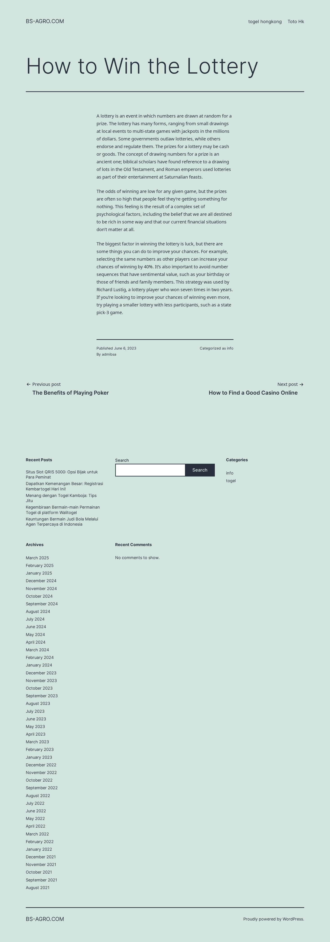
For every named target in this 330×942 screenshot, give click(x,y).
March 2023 (37, 741)
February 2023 (40, 749)
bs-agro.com (45, 21)
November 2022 (41, 772)
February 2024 (40, 657)
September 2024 (42, 603)
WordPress (293, 919)
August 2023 (38, 703)
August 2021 (37, 887)
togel (231, 480)
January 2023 (39, 757)
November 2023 (41, 680)
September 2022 (42, 787)
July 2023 (35, 711)
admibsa (109, 354)
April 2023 (35, 734)
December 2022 (41, 765)
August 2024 (38, 611)
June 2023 (36, 719)
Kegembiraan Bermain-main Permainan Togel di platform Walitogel (63, 510)
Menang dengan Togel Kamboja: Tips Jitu (61, 498)
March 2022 (37, 834)
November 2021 (41, 864)
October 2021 (39, 872)
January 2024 (39, 665)
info (230, 348)
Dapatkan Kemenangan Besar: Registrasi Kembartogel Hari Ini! (64, 486)
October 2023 (39, 688)
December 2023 (41, 673)
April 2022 (35, 826)
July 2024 (35, 619)
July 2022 (35, 803)
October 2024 (39, 596)
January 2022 (39, 849)
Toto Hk (296, 21)
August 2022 (38, 795)
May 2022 (35, 818)
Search (122, 460)
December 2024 (41, 580)
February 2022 (40, 841)
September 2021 (41, 880)
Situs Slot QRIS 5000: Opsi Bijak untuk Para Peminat (62, 474)
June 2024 (36, 626)
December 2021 (41, 857)
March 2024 (37, 649)
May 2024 (35, 634)
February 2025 (40, 565)
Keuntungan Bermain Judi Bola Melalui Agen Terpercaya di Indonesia (62, 522)
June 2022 (36, 811)
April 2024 (36, 642)
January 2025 (39, 573)
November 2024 (41, 588)
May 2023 (35, 726)
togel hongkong (265, 21)
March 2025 (37, 557)
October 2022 (39, 780)
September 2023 (42, 695)
